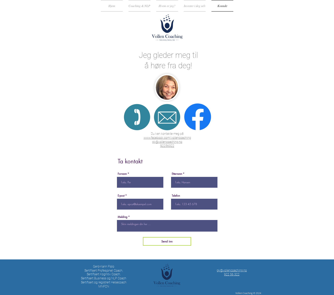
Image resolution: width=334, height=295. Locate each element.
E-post (121, 195)
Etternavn (177, 173)
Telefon (176, 195)
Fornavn (122, 173)
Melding (122, 217)
